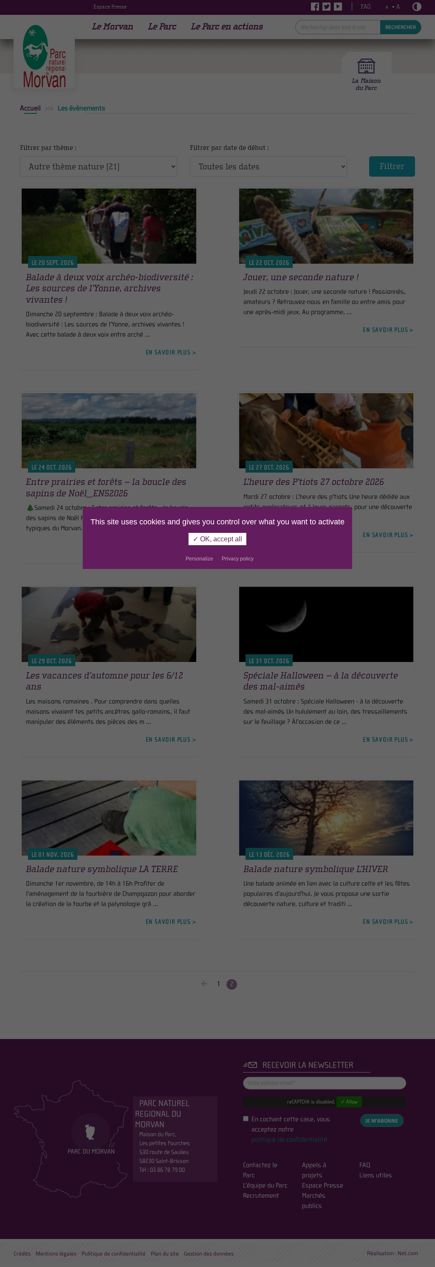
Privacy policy (238, 559)
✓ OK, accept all (217, 539)
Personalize (199, 559)
